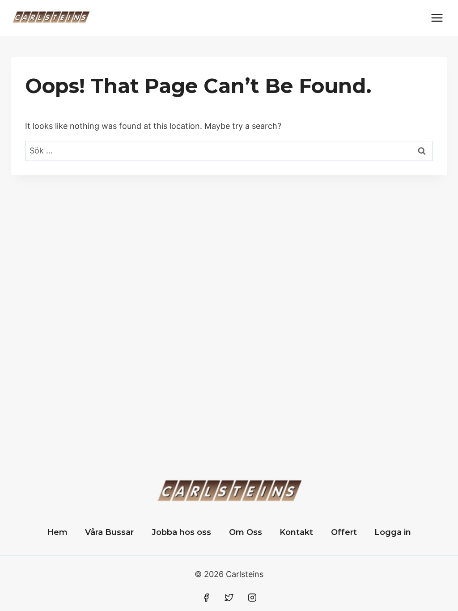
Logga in (392, 532)
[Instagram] (252, 598)
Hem (57, 532)
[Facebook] (206, 598)
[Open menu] (436, 17)
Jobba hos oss (181, 532)
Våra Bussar (109, 532)
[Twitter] (229, 598)
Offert (344, 532)
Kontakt (296, 532)
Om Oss (245, 532)
